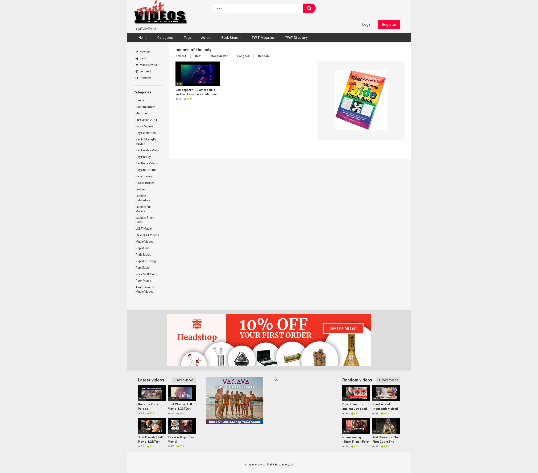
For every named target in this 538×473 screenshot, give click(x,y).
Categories (165, 38)
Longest (145, 71)
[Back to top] (524, 460)
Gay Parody (143, 157)
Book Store (229, 38)
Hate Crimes (144, 176)
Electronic (142, 113)
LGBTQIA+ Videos (147, 235)
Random (145, 78)
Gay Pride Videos (147, 163)
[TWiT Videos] (161, 13)
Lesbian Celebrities (143, 198)
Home (142, 38)
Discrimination (145, 107)
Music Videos (145, 241)
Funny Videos (144, 126)
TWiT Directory (296, 38)
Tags (187, 38)
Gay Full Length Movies (146, 141)
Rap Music (143, 267)
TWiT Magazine (263, 38)
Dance (140, 100)
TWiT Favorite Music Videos (145, 289)
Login (366, 24)
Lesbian (141, 189)
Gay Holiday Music (148, 150)
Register (389, 24)
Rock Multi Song (146, 274)
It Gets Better (145, 183)
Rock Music (143, 280)
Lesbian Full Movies (143, 209)
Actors (206, 38)
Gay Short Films (146, 170)
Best (142, 58)
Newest (144, 52)
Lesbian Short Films (145, 220)
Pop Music (143, 248)
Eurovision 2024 (146, 120)
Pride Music (143, 254)
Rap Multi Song (146, 261)
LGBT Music (144, 228)
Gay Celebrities (146, 133)
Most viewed (148, 65)
